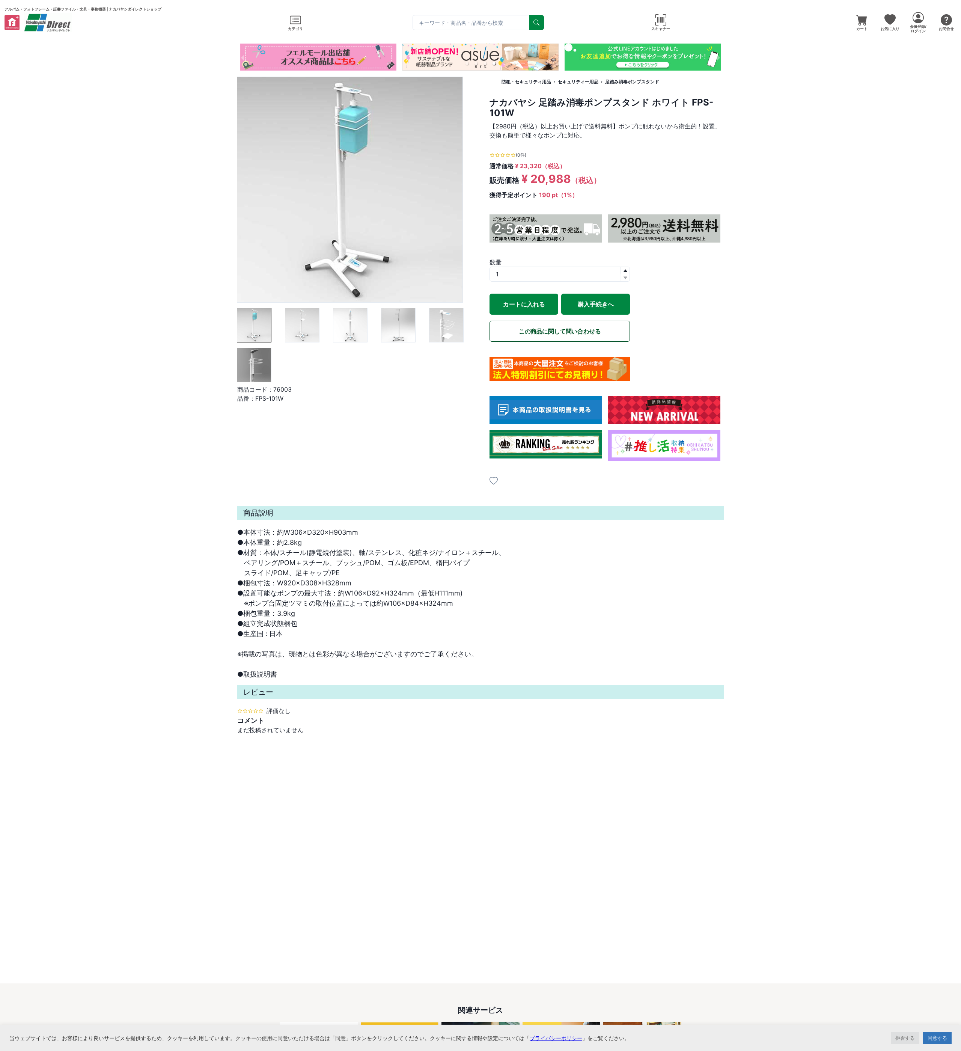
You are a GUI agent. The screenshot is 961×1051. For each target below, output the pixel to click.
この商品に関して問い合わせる (560, 331)
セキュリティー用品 (578, 81)
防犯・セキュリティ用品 (526, 81)
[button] (466, 63)
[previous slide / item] (242, 57)
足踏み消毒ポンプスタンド (632, 81)
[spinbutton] (560, 274)
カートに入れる (524, 304)
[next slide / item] (718, 57)
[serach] (536, 22)
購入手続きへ (596, 304)
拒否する (905, 1038)
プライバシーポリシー (556, 1038)
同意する (937, 1038)
